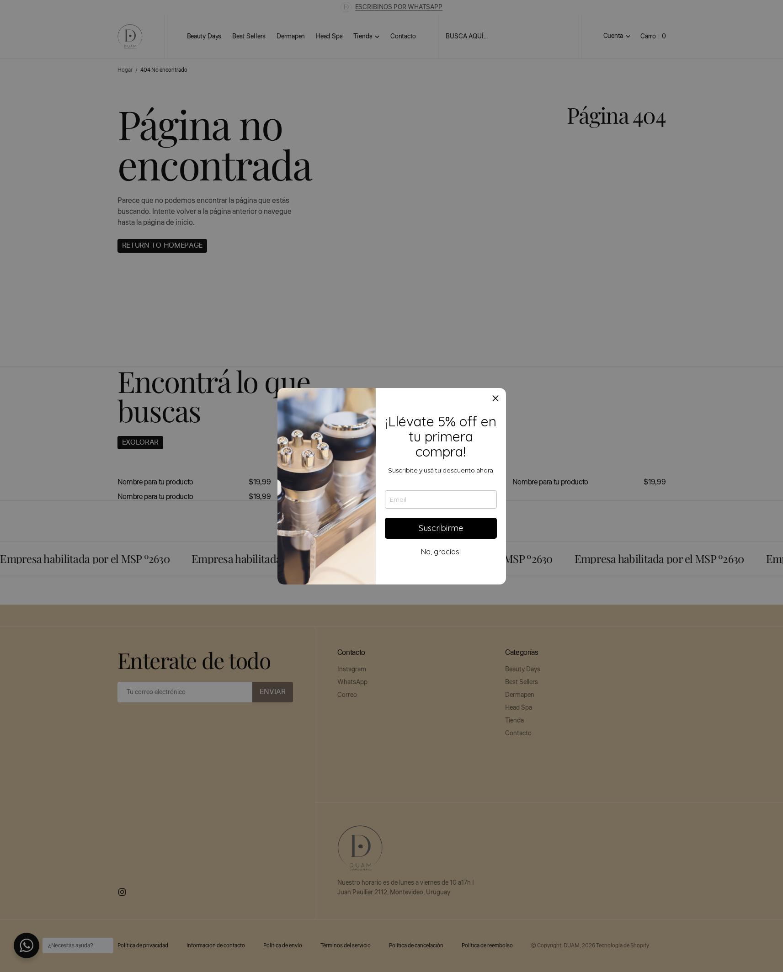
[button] (495, 398)
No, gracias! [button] (441, 551)
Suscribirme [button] (441, 528)
